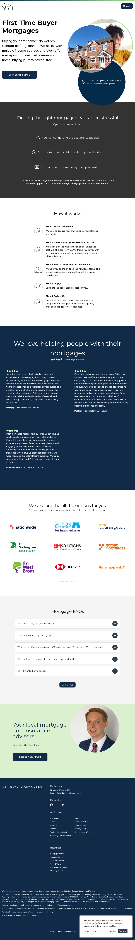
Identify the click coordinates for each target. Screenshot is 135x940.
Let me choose (90, 931)
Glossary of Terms (57, 871)
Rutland (92, 891)
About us (53, 825)
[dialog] (106, 926)
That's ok (122, 931)
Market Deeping (57, 891)
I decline (112, 931)
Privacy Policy (80, 829)
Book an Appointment (19, 74)
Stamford (67, 891)
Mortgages (54, 818)
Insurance (54, 822)
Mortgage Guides (57, 854)
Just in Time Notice (82, 822)
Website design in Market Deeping (63, 931)
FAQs (77, 818)
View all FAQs (67, 685)
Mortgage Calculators (58, 867)
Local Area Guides (57, 861)
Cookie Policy (80, 825)
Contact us (54, 829)
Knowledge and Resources (60, 836)
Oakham (82, 891)
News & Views (55, 864)
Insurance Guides (57, 857)
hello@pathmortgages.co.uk (69, 793)
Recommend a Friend (83, 832)
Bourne (75, 891)
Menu (128, 6)
